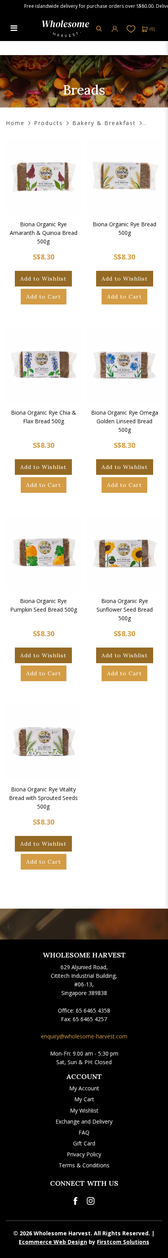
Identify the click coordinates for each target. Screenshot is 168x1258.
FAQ (84, 1132)
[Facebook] (75, 1201)
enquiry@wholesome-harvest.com (84, 1036)
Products (48, 123)
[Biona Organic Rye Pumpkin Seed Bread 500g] (43, 553)
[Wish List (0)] (131, 28)
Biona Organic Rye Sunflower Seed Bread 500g (125, 609)
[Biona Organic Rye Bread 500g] (125, 177)
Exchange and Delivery (84, 1121)
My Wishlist (84, 1110)
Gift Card (84, 1143)
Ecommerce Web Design (53, 1241)
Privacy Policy (84, 1154)
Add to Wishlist (43, 278)
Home (15, 123)
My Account (84, 1088)
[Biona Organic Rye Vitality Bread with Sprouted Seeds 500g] (43, 742)
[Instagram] (91, 1201)
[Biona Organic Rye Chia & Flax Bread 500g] (43, 365)
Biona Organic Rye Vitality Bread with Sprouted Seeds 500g (43, 798)
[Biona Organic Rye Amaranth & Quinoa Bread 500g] (43, 177)
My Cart (84, 1099)
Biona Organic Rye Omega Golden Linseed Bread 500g (124, 421)
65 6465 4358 (93, 1010)
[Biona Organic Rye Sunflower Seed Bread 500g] (125, 553)
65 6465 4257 (90, 1019)
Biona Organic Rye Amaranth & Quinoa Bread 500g (43, 232)
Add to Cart (43, 296)
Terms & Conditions (84, 1165)
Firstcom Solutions (123, 1241)
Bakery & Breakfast (104, 123)
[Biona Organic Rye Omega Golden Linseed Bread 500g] (125, 365)
